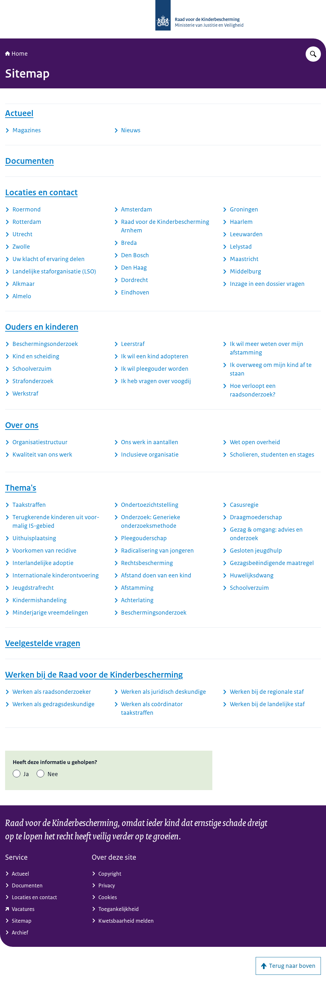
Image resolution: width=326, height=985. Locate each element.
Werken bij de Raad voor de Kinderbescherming (94, 674)
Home (19, 54)
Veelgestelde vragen (42, 643)
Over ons (22, 425)
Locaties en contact (41, 192)
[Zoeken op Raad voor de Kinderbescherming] (313, 54)
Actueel (19, 113)
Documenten (29, 160)
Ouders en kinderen (41, 326)
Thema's (20, 487)
